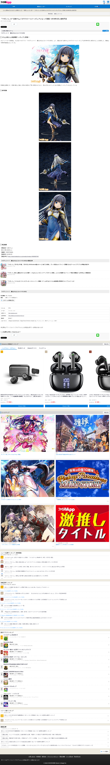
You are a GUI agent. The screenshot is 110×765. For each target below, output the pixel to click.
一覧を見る (106, 344)
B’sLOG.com (77, 756)
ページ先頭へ (105, 751)
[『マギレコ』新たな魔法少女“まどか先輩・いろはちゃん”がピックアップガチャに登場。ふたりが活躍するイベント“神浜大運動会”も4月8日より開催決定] (46, 277)
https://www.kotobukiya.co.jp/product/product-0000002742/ (23, 256)
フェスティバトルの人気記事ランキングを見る (11, 603)
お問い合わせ (32, 756)
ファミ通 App (6, 2)
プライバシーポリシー (53, 756)
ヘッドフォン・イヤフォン (8, 348)
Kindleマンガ (21, 348)
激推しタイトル (58, 13)
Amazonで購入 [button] (22, 406)
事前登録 (50, 13)
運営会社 (44, 756)
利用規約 (38, 756)
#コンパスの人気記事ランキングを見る (9, 590)
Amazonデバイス (32, 348)
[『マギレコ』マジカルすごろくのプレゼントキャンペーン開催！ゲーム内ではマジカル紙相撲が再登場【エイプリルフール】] (38, 285)
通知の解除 (62, 756)
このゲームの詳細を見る (8, 300)
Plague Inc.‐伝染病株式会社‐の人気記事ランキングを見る (13, 615)
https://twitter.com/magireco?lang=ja (16, 315)
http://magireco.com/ (12, 313)
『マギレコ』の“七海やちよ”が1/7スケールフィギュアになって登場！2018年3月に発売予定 (55, 10)
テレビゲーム (42, 348)
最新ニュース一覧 (28, 10)
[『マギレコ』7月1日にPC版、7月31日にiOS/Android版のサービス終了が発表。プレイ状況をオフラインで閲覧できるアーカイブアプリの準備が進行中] (45, 269)
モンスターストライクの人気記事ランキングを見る (12, 627)
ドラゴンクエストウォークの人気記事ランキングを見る (13, 597)
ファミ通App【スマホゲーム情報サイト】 (13, 10)
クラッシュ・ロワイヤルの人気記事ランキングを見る (12, 609)
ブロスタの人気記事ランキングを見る (9, 621)
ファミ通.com (69, 756)
